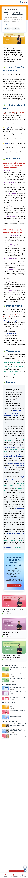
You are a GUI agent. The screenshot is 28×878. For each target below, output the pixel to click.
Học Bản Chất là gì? (14, 585)
